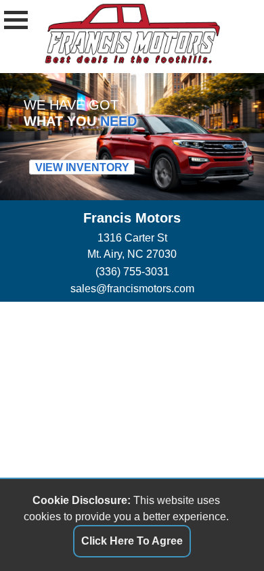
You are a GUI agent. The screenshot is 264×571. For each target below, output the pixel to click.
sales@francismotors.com (132, 288)
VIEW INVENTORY (82, 167)
